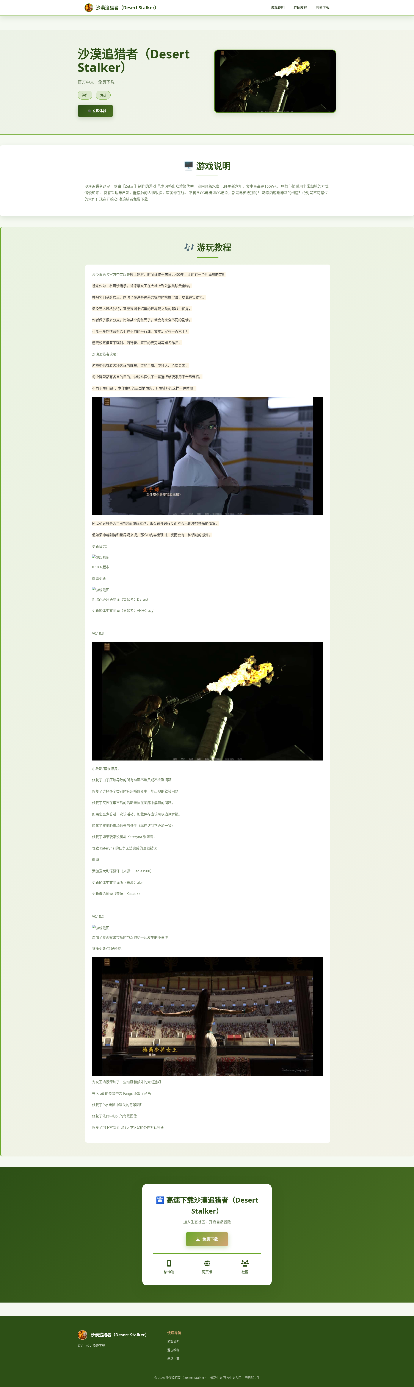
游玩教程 (300, 7)
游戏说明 (278, 7)
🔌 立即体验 (96, 110)
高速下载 (322, 7)
